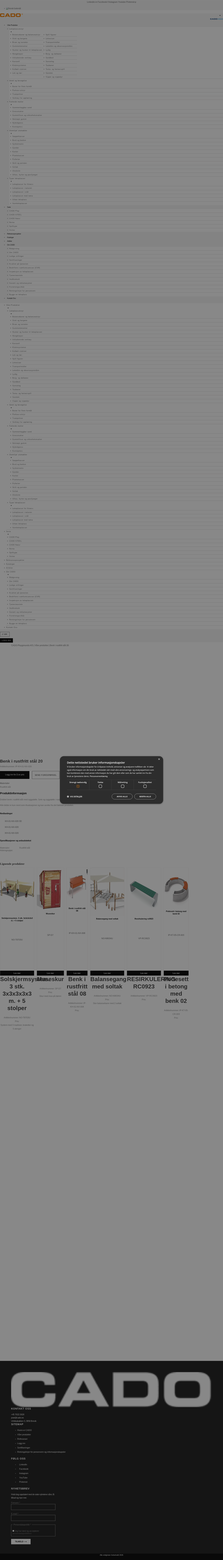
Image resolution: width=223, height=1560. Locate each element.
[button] (74, 796)
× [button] (159, 759)
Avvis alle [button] (122, 796)
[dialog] (111, 780)
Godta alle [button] (145, 796)
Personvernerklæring (98, 776)
